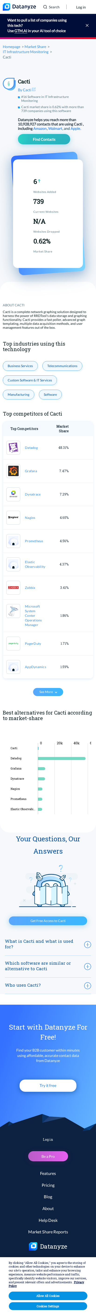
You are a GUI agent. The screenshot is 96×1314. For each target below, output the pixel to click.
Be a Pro (48, 1156)
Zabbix (30, 588)
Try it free (48, 1085)
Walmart (55, 128)
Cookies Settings (48, 1306)
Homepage (11, 46)
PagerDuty (33, 643)
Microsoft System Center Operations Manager (33, 615)
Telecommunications (62, 366)
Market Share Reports (48, 1231)
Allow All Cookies (48, 1296)
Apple (76, 128)
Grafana (31, 471)
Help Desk (48, 1220)
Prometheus (34, 541)
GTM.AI (20, 30)
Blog (48, 1196)
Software (50, 394)
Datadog (31, 448)
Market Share (35, 46)
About (48, 1208)
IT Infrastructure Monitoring (25, 51)
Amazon (40, 128)
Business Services (20, 366)
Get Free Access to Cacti (48, 921)
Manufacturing (18, 394)
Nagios (30, 518)
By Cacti (25, 90)
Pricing (48, 1185)
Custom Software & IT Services (30, 380)
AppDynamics (35, 667)
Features (48, 1173)
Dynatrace (33, 494)
